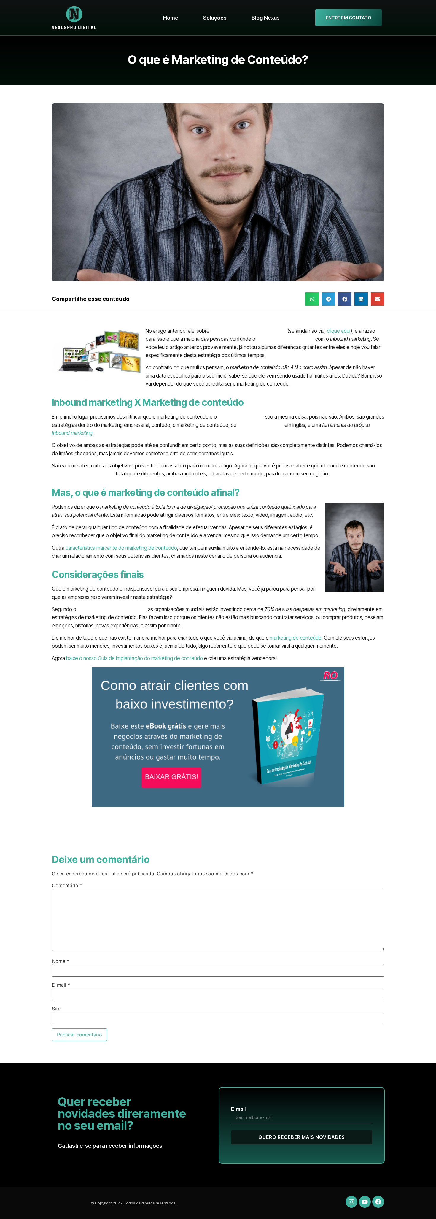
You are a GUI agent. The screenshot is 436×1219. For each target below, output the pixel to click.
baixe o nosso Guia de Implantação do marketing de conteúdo (134, 658)
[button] (312, 299)
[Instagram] (351, 1202)
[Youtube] (365, 1202)
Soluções (215, 18)
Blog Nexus (266, 18)
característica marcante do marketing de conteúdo (121, 548)
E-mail (61, 984)
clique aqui (339, 331)
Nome (60, 961)
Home (170, 18)
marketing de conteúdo (296, 638)
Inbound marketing (72, 433)
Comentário (67, 885)
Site (56, 1008)
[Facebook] (378, 1202)
